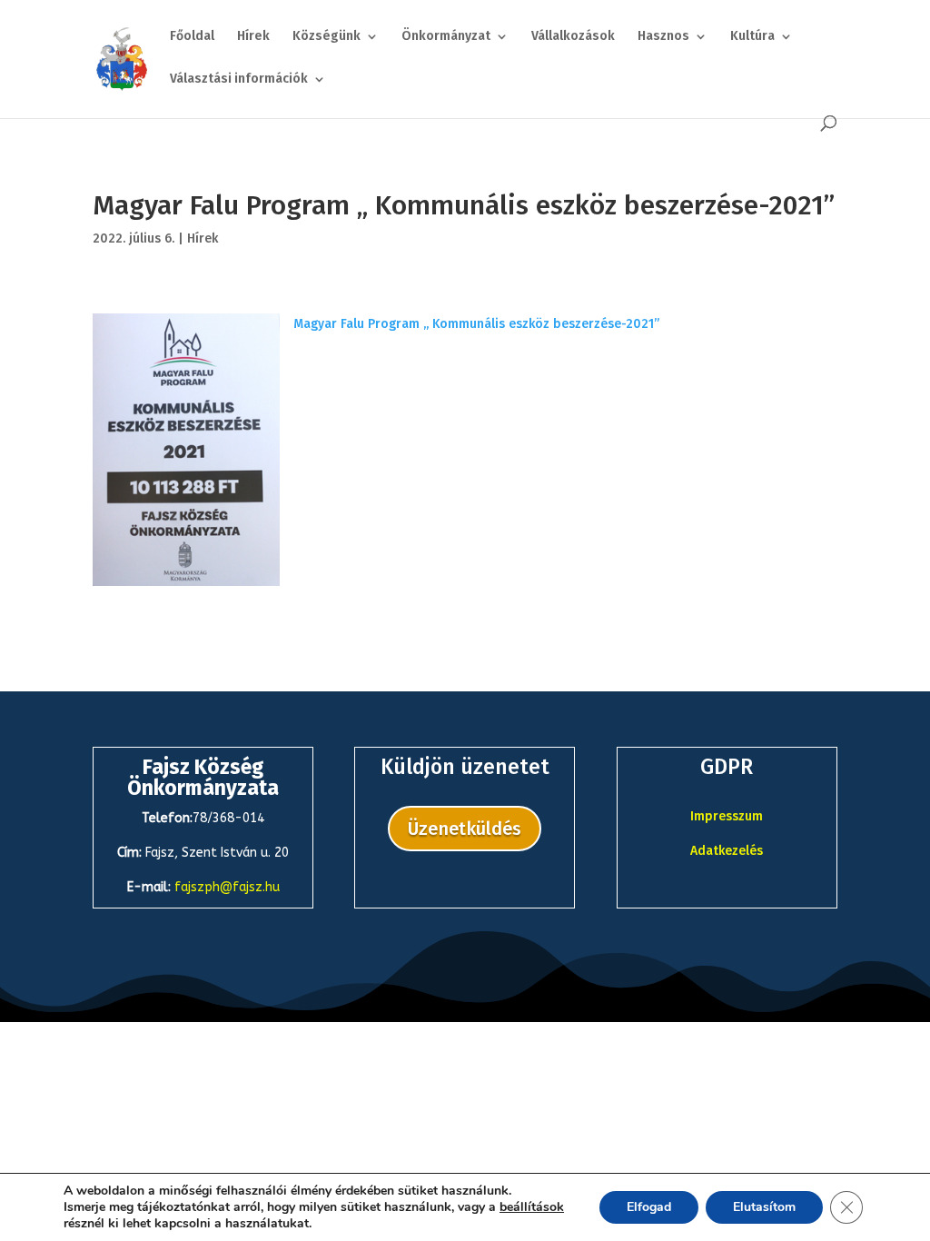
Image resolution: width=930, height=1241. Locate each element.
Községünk (326, 37)
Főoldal (192, 37)
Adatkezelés (726, 851)
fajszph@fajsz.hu (227, 887)
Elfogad (649, 1207)
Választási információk (239, 79)
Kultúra (752, 37)
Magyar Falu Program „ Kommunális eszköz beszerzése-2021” (476, 324)
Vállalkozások (573, 37)
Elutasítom (764, 1207)
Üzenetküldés (464, 828)
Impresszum (726, 816)
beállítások (532, 1207)
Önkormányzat (445, 37)
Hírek (253, 37)
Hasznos (663, 37)
